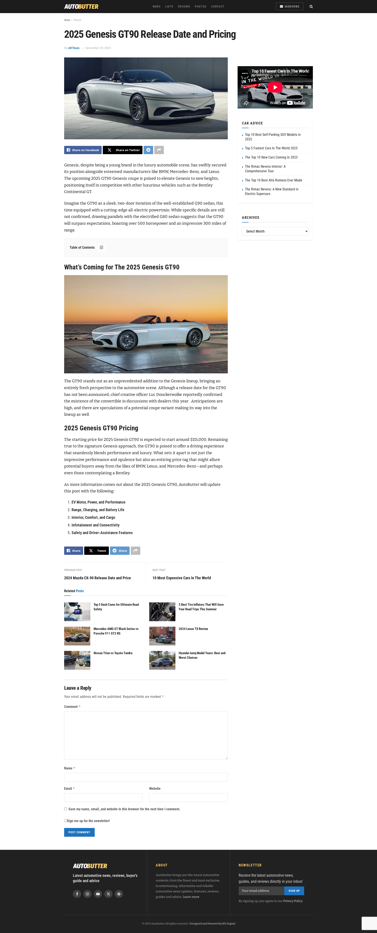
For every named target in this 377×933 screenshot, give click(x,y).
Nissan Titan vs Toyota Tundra (113, 653)
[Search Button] (311, 6)
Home (67, 20)
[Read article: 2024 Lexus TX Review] (162, 636)
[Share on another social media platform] (159, 150)
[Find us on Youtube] (98, 894)
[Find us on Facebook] (77, 894)
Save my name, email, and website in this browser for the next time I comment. (124, 809)
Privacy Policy (292, 901)
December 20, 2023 (98, 48)
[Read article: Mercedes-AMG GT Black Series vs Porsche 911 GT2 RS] (77, 636)
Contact (217, 6)
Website (155, 788)
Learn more (191, 897)
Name (69, 768)
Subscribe (292, 6)
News (157, 6)
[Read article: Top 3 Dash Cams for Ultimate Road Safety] (77, 611)
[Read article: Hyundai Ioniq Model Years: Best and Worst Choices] (162, 660)
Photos (200, 6)
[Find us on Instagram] (87, 894)
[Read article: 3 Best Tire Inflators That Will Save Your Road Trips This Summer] (162, 611)
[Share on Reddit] (148, 150)
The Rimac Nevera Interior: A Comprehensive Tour (265, 168)
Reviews (184, 6)
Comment (72, 707)
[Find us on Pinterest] (119, 894)
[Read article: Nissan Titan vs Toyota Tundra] (77, 660)
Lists (169, 6)
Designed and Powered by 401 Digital (212, 923)
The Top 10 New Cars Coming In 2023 (271, 157)
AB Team (73, 48)
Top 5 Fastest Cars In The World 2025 (271, 148)
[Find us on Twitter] (108, 894)
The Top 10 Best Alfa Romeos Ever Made (273, 180)
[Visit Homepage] (81, 6)
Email (69, 788)
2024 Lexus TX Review (193, 629)
